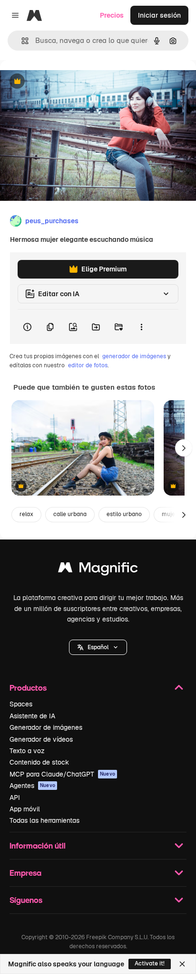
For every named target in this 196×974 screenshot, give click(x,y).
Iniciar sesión (159, 15)
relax (26, 514)
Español (98, 647)
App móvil (25, 809)
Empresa (25, 873)
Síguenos (26, 900)
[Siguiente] (183, 448)
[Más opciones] (141, 326)
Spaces (21, 704)
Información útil (38, 845)
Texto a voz (27, 750)
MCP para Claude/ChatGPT (62, 774)
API (15, 797)
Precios (112, 15)
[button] (98, 647)
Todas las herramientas (44, 820)
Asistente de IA (32, 716)
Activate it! (150, 963)
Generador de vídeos (41, 739)
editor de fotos (88, 365)
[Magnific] (98, 569)
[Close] (182, 964)
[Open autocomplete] (21, 40)
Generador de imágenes (46, 727)
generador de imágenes (134, 356)
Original (61, 81)
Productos (28, 688)
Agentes (32, 785)
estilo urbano (124, 514)
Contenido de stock (39, 762)
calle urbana (70, 514)
